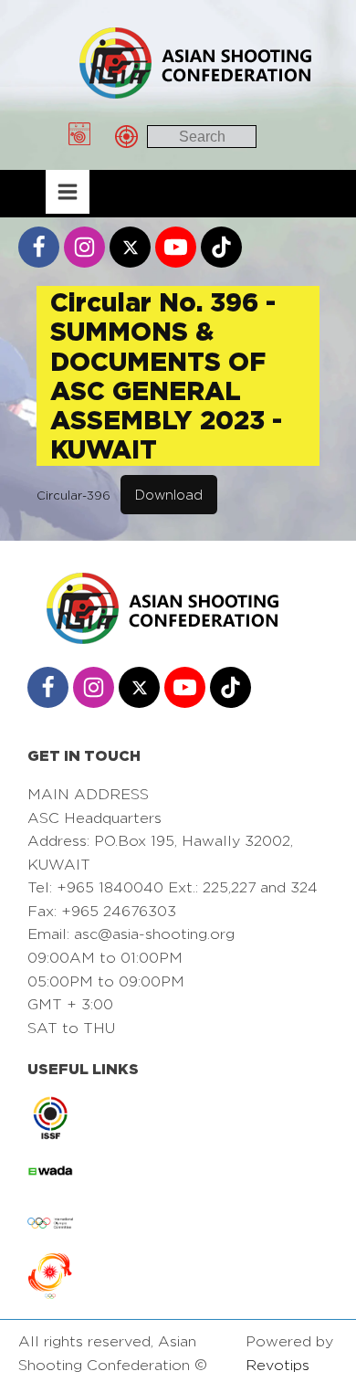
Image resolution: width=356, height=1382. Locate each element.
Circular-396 (73, 495)
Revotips (277, 1365)
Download (169, 494)
